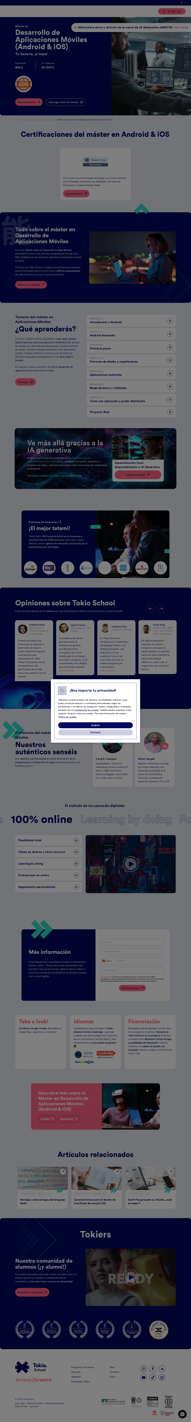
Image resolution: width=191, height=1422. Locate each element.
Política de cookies (67, 717)
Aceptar (95, 725)
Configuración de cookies (86, 710)
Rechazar (95, 732)
